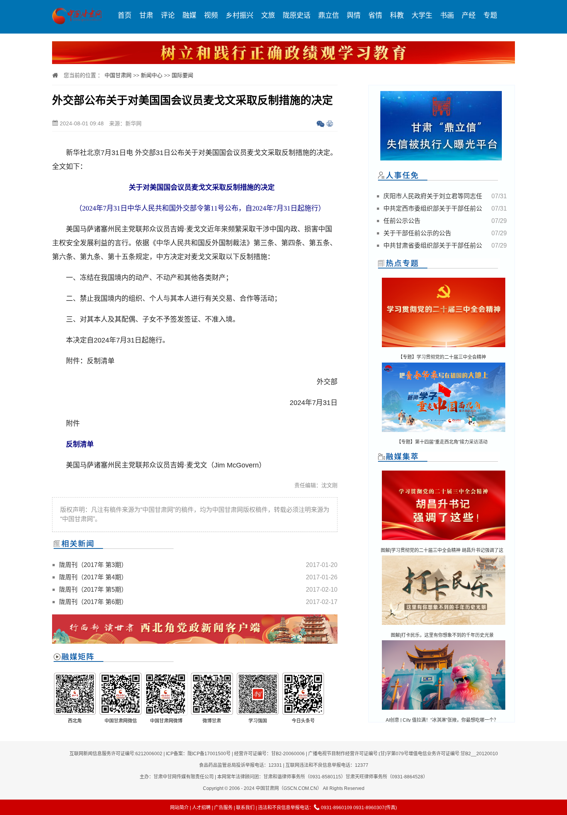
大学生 (422, 15)
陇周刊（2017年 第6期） (93, 602)
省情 (375, 15)
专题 (490, 15)
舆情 (354, 15)
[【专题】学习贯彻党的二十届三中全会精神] (443, 347)
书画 (447, 15)
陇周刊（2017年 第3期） (93, 565)
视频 (211, 15)
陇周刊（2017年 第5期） (93, 589)
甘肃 (146, 15)
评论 (168, 15)
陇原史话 (296, 15)
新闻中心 (151, 75)
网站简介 (179, 807)
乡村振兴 (239, 15)
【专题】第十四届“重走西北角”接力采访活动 (442, 442)
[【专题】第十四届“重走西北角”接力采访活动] (443, 432)
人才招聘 (201, 807)
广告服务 (223, 807)
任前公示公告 (401, 221)
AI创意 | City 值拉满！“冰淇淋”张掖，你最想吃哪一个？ (442, 720)
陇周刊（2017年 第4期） (93, 577)
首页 (125, 15)
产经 (469, 15)
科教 (397, 15)
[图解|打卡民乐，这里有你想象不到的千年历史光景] (443, 625)
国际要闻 (182, 75)
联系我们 (245, 807)
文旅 (268, 15)
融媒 (189, 15)
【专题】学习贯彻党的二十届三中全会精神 (442, 357)
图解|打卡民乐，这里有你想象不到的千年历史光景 (442, 635)
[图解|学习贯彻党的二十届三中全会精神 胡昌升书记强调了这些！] (443, 540)
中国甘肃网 (118, 75)
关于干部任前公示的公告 (417, 233)
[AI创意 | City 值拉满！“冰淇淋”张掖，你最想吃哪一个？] (443, 710)
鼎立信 (328, 15)
